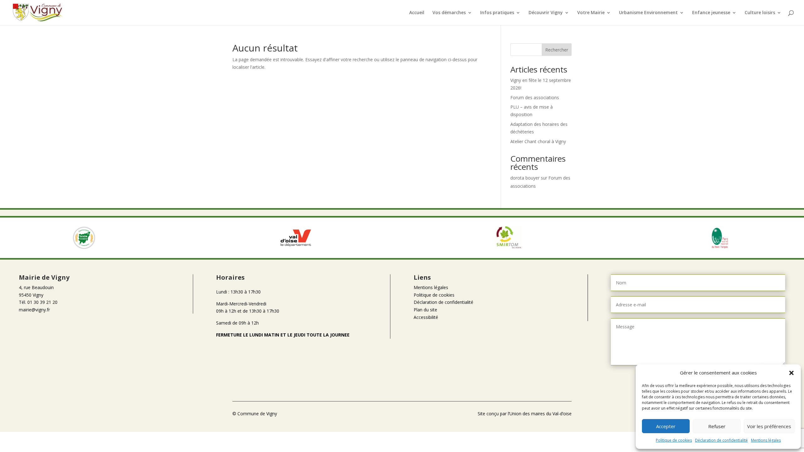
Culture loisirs (760, 12)
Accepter (666, 426)
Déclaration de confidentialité (721, 440)
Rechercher (556, 50)
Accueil (416, 12)
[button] (791, 373)
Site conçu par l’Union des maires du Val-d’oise (525, 414)
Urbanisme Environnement (648, 12)
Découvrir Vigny (546, 12)
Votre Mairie (591, 12)
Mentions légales (766, 440)
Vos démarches (449, 12)
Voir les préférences (769, 426)
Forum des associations (534, 97)
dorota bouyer (525, 178)
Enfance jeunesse (711, 12)
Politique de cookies (674, 440)
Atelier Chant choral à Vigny (538, 141)
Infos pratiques (497, 12)
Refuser (716, 426)
